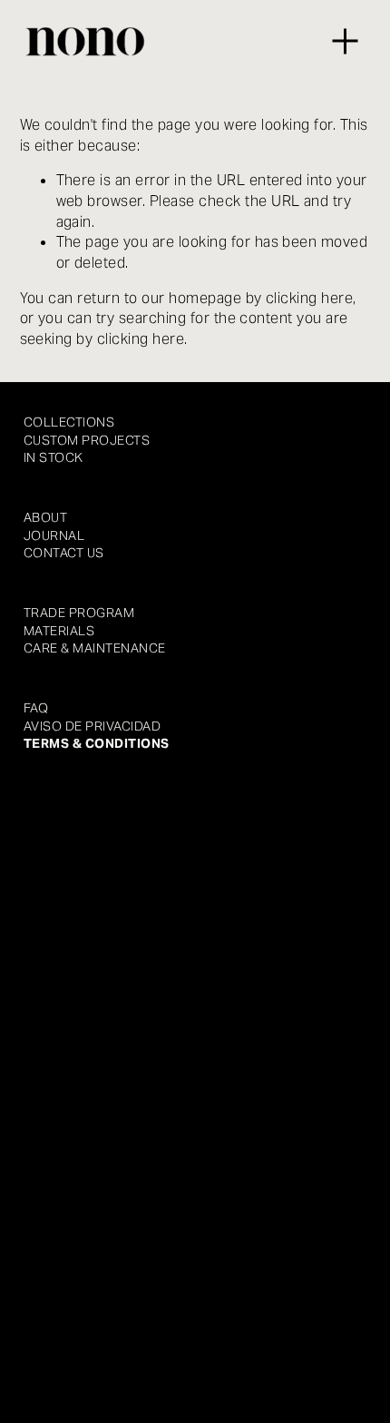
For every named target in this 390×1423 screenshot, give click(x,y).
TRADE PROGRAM (79, 612)
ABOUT (45, 517)
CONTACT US (64, 553)
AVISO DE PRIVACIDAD (92, 726)
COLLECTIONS (69, 422)
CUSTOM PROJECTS (87, 440)
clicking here (309, 298)
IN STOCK (53, 457)
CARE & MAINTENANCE (95, 648)
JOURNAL (54, 535)
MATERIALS (59, 631)
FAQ (36, 708)
